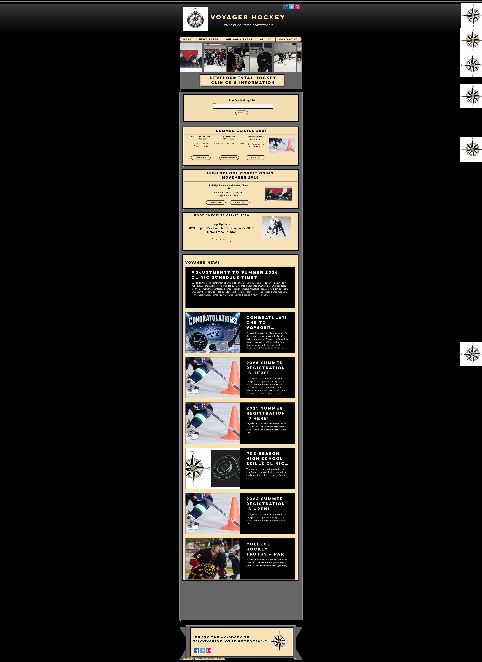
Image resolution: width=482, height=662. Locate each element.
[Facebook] (285, 6)
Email (214, 103)
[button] (229, 157)
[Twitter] (291, 6)
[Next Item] (297, 57)
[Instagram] (297, 6)
